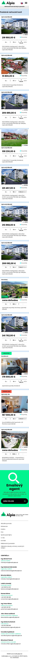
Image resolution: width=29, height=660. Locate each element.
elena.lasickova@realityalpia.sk (10, 617)
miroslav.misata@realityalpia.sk (10, 579)
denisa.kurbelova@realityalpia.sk (10, 627)
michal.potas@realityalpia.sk (9, 562)
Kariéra (3, 529)
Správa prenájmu (6, 535)
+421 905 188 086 (6, 597)
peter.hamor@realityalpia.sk (9, 609)
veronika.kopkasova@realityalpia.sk (11, 635)
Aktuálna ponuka (6, 523)
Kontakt (3, 540)
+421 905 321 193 (5, 607)
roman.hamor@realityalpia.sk (9, 599)
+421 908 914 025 (6, 587)
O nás (3, 538)
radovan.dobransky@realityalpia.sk (11, 570)
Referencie (4, 526)
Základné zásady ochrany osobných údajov (12, 547)
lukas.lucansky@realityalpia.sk (9, 589)
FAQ (2, 532)
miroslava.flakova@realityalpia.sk (11, 644)
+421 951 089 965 (6, 625)
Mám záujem (8, 501)
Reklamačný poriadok (8, 543)
